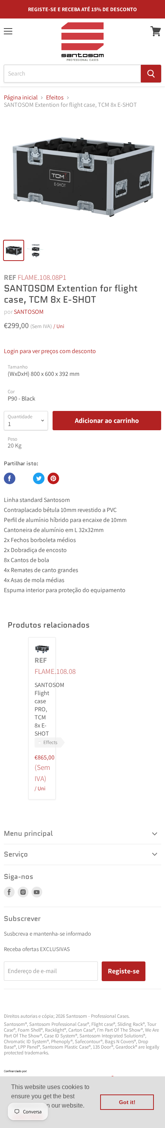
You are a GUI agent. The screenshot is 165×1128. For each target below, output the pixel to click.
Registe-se (123, 970)
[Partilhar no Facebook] (9, 478)
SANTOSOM (29, 312)
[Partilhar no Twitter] (39, 478)
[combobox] (72, 73)
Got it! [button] (127, 1102)
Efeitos (55, 97)
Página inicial (21, 97)
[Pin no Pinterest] (53, 478)
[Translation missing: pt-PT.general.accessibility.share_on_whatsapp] (24, 478)
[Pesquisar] (151, 73)
